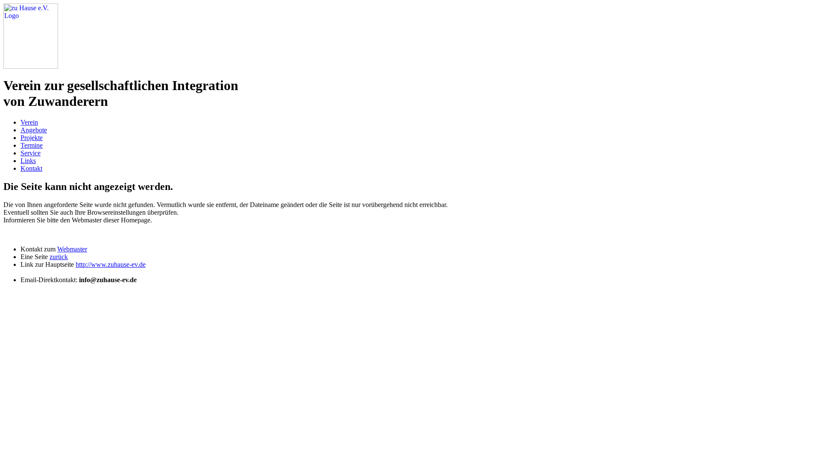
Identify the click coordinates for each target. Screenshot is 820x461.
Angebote (33, 130)
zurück (59, 256)
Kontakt (31, 168)
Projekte (31, 137)
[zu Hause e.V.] (30, 66)
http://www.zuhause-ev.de (111, 264)
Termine (31, 145)
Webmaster (72, 249)
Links (28, 160)
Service (30, 153)
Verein (29, 122)
